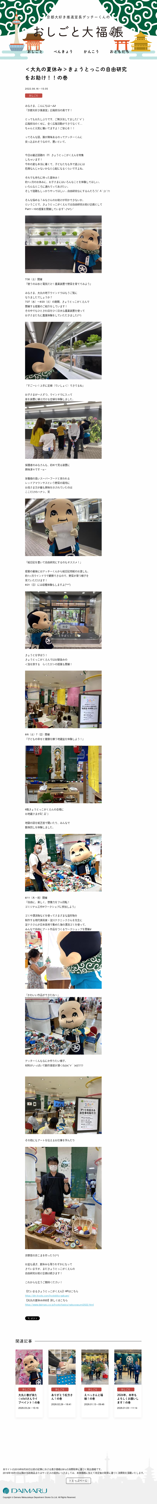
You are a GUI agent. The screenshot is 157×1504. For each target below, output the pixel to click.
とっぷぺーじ (79, 1480)
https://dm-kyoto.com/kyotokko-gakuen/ (47, 1295)
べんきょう (64, 51)
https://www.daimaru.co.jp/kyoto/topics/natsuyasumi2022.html (59, 1304)
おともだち (120, 51)
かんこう (92, 51)
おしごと (35, 51)
